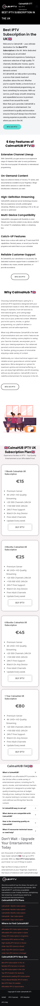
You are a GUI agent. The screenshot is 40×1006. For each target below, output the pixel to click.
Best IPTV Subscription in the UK (13, 963)
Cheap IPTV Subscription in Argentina (15, 936)
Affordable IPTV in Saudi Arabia (13, 986)
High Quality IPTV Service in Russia (14, 943)
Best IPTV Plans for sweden (11, 983)
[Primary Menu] (36, 6)
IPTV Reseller (25, 997)
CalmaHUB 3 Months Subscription (13, 909)
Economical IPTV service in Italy (13, 939)
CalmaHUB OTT (25, 3)
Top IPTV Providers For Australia (13, 973)
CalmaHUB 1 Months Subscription (13, 906)
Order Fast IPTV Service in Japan (13, 950)
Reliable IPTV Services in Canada (13, 966)
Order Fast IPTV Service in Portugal (14, 953)
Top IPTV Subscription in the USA (13, 969)
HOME (4, 997)
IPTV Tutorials (13, 997)
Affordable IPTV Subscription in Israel (15, 929)
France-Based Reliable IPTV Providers (15, 980)
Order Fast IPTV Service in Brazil (13, 946)
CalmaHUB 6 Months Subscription (13, 913)
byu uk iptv (12, 127)
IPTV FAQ (5, 1002)
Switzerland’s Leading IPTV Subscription (16, 976)
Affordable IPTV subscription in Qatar (15, 933)
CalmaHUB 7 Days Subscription (12, 920)
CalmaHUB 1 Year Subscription (12, 916)
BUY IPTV (19, 527)
